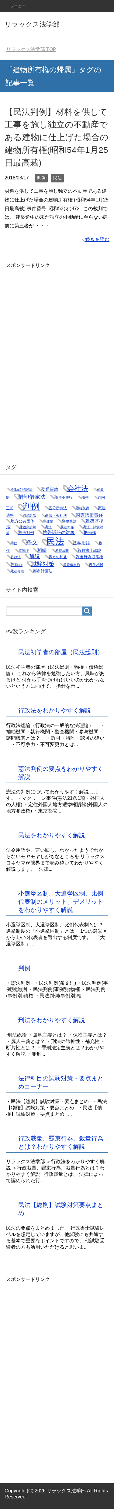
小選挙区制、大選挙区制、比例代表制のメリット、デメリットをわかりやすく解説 (60, 901)
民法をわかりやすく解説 (51, 835)
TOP (31, 49)
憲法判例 (26, 532)
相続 (42, 550)
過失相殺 (96, 565)
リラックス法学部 (32, 24)
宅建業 (48, 521)
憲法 (48, 527)
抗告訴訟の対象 (59, 532)
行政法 (16, 557)
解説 (34, 556)
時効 (14, 543)
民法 (57, 177)
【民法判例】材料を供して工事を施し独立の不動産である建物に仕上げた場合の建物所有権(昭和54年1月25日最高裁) (57, 137)
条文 (32, 542)
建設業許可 (27, 527)
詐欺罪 (16, 564)
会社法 (77, 488)
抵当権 (90, 532)
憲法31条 (67, 527)
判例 (41, 177)
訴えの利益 (58, 557)
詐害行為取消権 (89, 557)
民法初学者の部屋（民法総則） (60, 652)
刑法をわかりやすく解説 (51, 1020)
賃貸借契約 (71, 565)
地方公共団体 (22, 521)
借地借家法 (32, 497)
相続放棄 (62, 550)
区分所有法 (58, 508)
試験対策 (42, 564)
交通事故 (49, 489)
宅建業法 (69, 521)
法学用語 (81, 542)
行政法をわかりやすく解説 (54, 710)
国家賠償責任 (89, 515)
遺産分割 (17, 571)
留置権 (24, 550)
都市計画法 (43, 571)
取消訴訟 (29, 515)
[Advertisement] (51, 359)
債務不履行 (63, 497)
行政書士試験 (89, 550)
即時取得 (82, 508)
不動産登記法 (22, 489)
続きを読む (97, 239)
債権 (85, 497)
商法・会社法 (56, 515)
